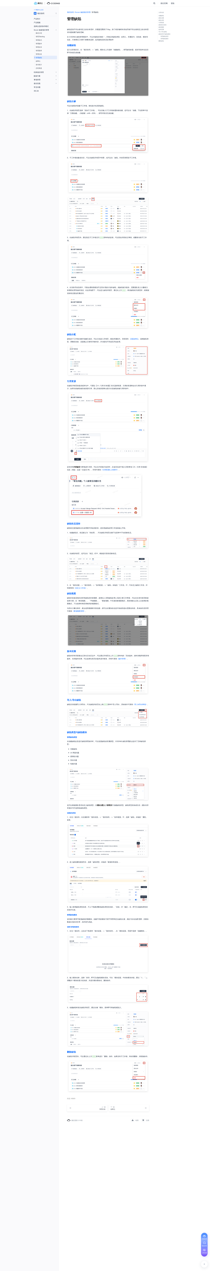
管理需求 (39, 50)
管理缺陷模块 (72, 915)
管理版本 (39, 43)
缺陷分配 (71, 334)
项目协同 (70, 12)
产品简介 (37, 19)
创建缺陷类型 (71, 813)
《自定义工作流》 (80, 588)
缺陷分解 (71, 101)
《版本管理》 (122, 658)
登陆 (172, 3)
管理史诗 (39, 47)
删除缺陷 (71, 1051)
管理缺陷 (39, 57)
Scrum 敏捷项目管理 (82, 12)
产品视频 (37, 22)
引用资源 (71, 381)
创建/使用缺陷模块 (73, 927)
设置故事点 (134, 339)
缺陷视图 (71, 593)
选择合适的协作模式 (41, 26)
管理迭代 (39, 40)
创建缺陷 (71, 45)
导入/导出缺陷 (74, 699)
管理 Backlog (40, 36)
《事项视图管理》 (78, 611)
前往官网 (164, 3)
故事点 (38, 61)
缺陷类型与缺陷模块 (77, 732)
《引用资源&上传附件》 (110, 470)
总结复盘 (39, 68)
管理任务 (39, 54)
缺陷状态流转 (73, 523)
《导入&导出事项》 (140, 704)
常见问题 (37, 87)
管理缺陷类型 (72, 737)
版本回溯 (71, 651)
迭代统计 (39, 64)
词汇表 (36, 91)
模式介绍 (39, 33)
